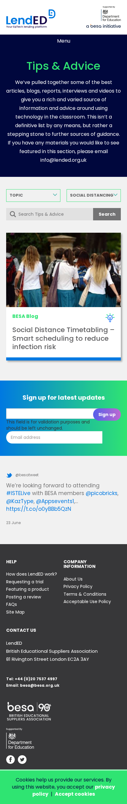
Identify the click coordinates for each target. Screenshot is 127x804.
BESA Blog (25, 316)
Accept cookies (75, 794)
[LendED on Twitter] (22, 760)
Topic (16, 195)
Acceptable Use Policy (87, 601)
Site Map (15, 612)
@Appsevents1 (55, 501)
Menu (63, 40)
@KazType (20, 501)
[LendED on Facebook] (10, 760)
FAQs (11, 604)
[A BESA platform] (103, 25)
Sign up (107, 414)
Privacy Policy (77, 586)
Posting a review (23, 597)
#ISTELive (18, 493)
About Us (73, 579)
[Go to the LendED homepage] (30, 18)
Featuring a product (27, 589)
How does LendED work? (31, 574)
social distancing (91, 195)
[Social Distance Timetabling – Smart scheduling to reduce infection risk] (63, 270)
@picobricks (101, 493)
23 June (13, 522)
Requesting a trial (24, 582)
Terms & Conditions (84, 594)
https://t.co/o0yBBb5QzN (38, 509)
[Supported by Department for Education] (111, 13)
